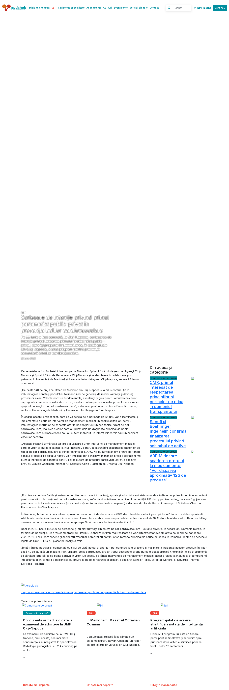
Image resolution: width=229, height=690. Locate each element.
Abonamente (94, 7)
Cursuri (107, 7)
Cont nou (220, 8)
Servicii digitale (139, 7)
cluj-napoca (28, 592)
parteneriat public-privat (88, 592)
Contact (154, 7)
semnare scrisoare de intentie (54, 592)
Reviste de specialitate (71, 7)
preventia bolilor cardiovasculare (125, 592)
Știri (53, 7)
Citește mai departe (36, 685)
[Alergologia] (29, 585)
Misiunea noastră (39, 7)
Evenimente (121, 7)
